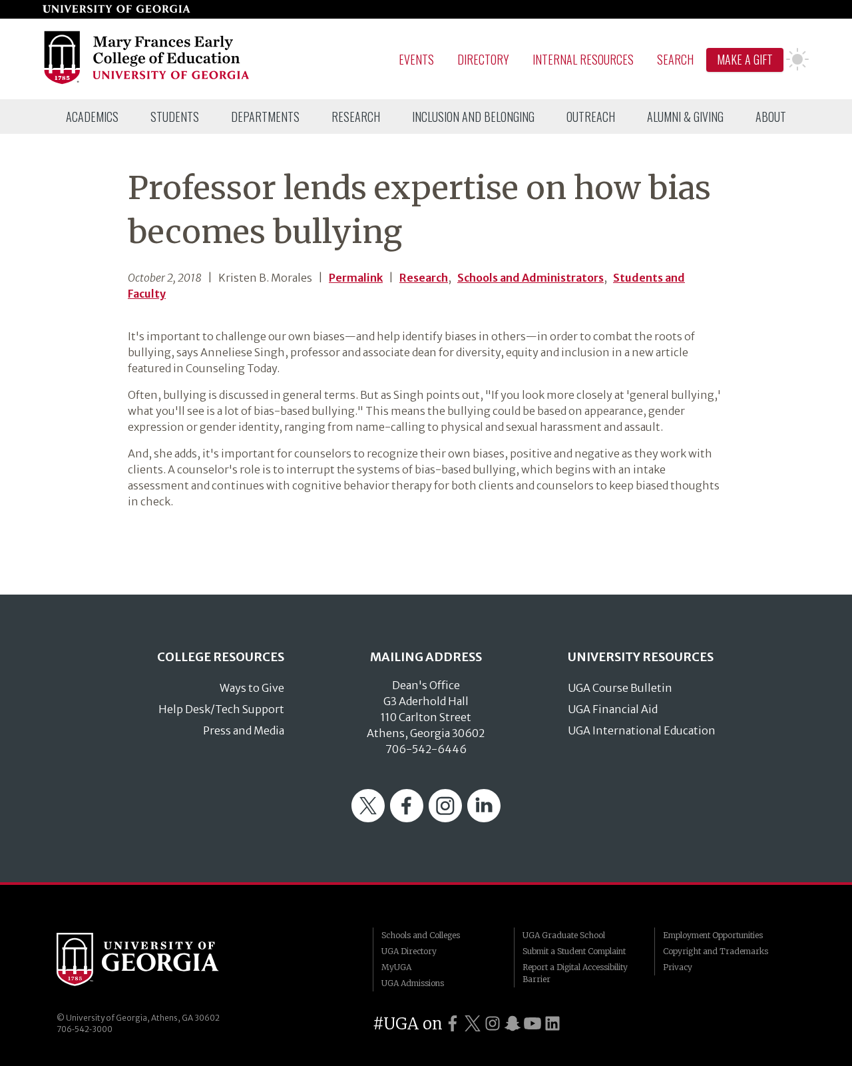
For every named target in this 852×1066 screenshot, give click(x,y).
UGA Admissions (412, 983)
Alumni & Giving (685, 116)
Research (355, 116)
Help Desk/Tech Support (221, 709)
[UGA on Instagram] (493, 1023)
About (770, 116)
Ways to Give (252, 687)
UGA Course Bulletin (620, 687)
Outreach (590, 116)
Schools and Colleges (420, 935)
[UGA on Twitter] (473, 1023)
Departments (265, 116)
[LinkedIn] (484, 818)
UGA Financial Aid (613, 709)
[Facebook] (406, 818)
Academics (92, 116)
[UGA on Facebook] (453, 1023)
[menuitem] (92, 116)
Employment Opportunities (713, 935)
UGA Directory (409, 951)
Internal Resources (583, 59)
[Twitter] (368, 818)
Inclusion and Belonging (473, 116)
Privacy (677, 967)
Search (675, 59)
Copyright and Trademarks (715, 951)
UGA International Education (642, 730)
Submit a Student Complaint (574, 951)
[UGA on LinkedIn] (552, 1023)
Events (416, 59)
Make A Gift (745, 59)
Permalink (356, 277)
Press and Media (243, 730)
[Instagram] (445, 818)
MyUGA (396, 967)
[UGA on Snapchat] (513, 1023)
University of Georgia (156, 959)
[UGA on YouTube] (532, 1023)
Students (174, 116)
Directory (483, 59)
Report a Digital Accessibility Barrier (575, 973)
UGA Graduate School (564, 935)
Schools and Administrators (530, 277)
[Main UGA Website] (116, 9)
